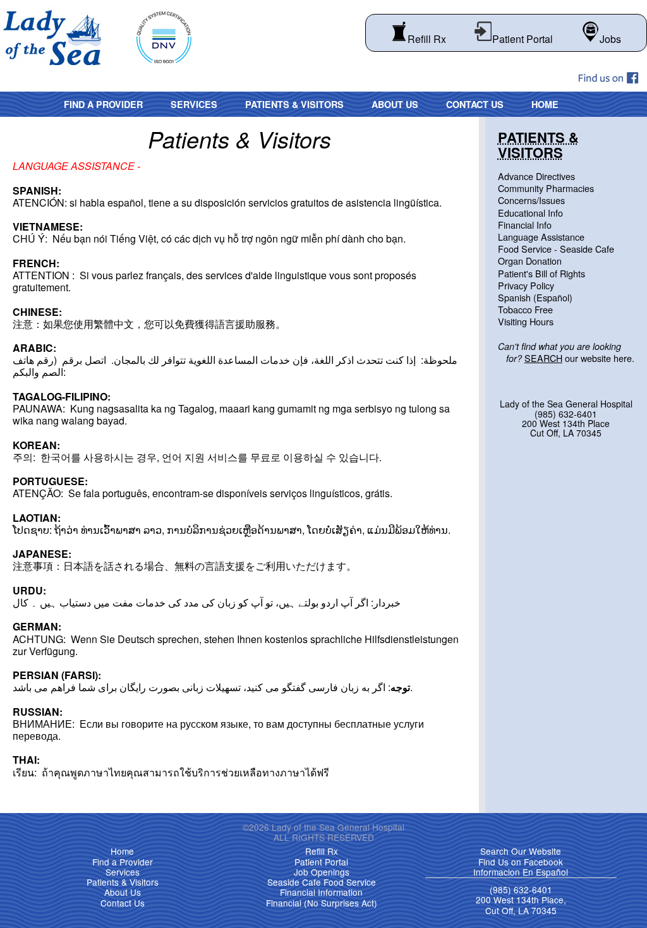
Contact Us (475, 104)
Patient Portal (522, 39)
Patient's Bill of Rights (541, 273)
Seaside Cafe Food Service (321, 882)
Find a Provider (103, 104)
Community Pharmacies (546, 188)
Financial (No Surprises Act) (321, 902)
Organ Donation (530, 260)
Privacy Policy (526, 285)
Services (194, 104)
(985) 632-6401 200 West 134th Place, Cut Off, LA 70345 (521, 900)
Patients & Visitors (294, 104)
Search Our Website (520, 851)
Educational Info (530, 212)
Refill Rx (427, 39)
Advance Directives (536, 176)
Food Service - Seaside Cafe (556, 248)
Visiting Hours (525, 321)
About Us (395, 104)
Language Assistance (541, 236)
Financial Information (321, 892)
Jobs (610, 39)
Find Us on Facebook (520, 861)
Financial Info (525, 224)
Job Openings (321, 871)
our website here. (566, 352)
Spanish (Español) (535, 297)
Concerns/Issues (531, 200)
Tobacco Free (525, 309)
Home (545, 104)
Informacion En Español (520, 871)
